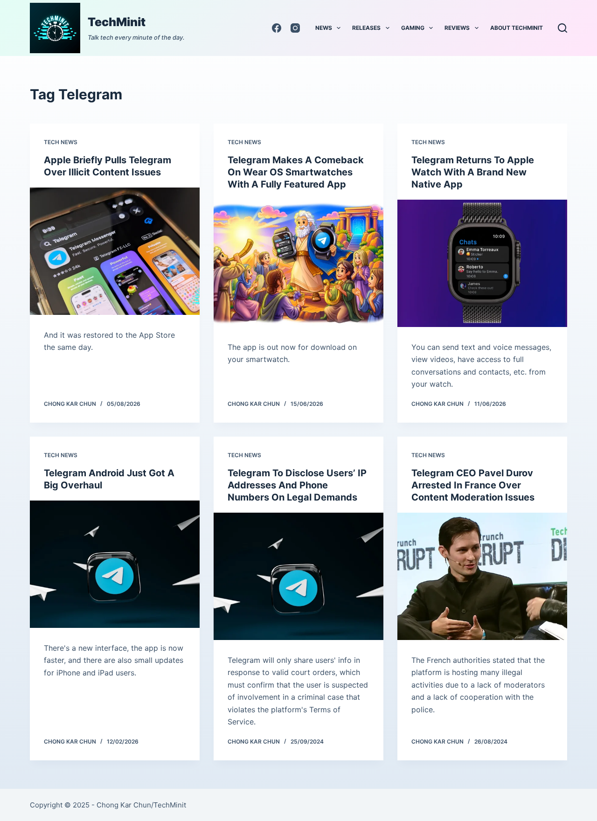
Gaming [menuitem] (412, 27)
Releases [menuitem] (366, 27)
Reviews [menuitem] (457, 27)
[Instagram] (295, 28)
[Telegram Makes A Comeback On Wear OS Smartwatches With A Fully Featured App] (298, 263)
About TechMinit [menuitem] (516, 27)
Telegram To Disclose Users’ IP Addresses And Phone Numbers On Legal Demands (297, 485)
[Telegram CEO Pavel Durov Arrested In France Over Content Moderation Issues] (482, 576)
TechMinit (117, 22)
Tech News (60, 142)
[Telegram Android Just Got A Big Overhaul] (115, 564)
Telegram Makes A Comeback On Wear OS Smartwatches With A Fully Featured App (296, 172)
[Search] (562, 28)
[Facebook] (276, 28)
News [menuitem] (323, 27)
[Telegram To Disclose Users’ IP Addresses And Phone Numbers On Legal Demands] (298, 576)
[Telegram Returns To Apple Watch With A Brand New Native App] (482, 263)
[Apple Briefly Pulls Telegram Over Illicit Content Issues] (115, 251)
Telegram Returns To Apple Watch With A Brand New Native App (472, 172)
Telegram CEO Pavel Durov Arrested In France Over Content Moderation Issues (473, 485)
